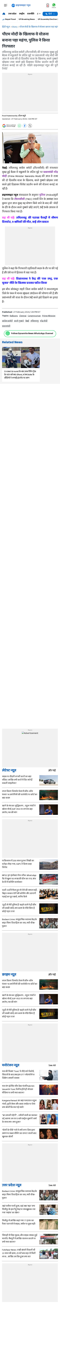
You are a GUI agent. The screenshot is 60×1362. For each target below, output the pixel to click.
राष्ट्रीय (21, 14)
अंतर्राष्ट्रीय (41, 14)
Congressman (34, 316)
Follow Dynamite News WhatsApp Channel (32, 334)
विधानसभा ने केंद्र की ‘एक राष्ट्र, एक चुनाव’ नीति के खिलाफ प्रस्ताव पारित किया (30, 281)
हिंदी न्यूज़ (6, 27)
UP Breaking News (27, 19)
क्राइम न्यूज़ (9, 975)
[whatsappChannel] (54, 5)
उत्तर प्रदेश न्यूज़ (11, 1186)
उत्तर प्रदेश (12, 14)
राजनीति (30, 14)
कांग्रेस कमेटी (7, 321)
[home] (3, 14)
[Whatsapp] (8, 333)
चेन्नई (27, 321)
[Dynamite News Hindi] (21, 5)
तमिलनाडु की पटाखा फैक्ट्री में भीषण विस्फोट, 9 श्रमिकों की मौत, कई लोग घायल (30, 220)
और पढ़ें (52, 771)
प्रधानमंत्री (6, 326)
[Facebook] (25, 126)
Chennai (22, 316)
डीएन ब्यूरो (22, 116)
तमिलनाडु (35, 321)
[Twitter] (30, 126)
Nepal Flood (10, 19)
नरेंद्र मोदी (43, 321)
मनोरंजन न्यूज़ (10, 1066)
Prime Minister (49, 316)
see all (52, 1066)
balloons (14, 316)
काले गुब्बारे (19, 321)
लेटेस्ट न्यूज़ (9, 771)
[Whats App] (19, 126)
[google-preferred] (9, 126)
